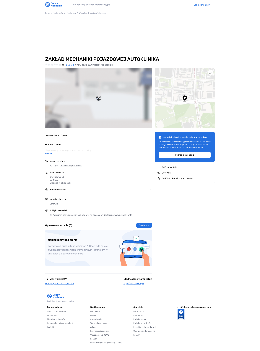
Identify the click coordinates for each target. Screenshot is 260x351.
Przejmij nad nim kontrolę (59, 283)
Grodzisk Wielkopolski (102, 65)
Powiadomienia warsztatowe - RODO (106, 343)
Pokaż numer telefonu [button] (71, 165)
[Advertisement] (126, 35)
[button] (151, 331)
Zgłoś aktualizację (133, 283)
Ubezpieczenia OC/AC (99, 335)
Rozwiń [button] (49, 153)
